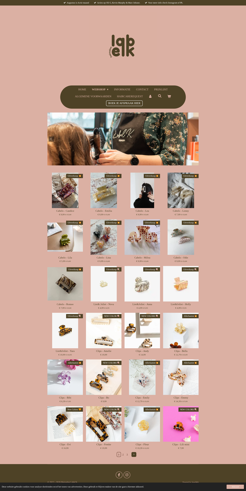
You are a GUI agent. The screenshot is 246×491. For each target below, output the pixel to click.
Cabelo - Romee (65, 304)
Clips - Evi (65, 444)
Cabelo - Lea (142, 210)
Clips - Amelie (103, 351)
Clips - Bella (180, 351)
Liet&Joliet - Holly (181, 304)
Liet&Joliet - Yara (65, 351)
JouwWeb (195, 482)
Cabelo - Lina (104, 257)
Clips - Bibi (65, 397)
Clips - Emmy (181, 397)
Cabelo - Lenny (181, 210)
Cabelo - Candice (65, 210)
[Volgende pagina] (133, 454)
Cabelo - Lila (65, 257)
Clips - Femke (103, 444)
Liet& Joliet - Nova (104, 304)
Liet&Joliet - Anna (142, 304)
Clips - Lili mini (180, 444)
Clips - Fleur (142, 444)
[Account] (150, 96)
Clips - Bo (103, 397)
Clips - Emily (142, 397)
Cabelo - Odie (181, 257)
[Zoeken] (160, 96)
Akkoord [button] (235, 487)
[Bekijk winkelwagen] (169, 96)
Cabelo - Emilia (103, 210)
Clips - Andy (142, 351)
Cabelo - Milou (142, 257)
